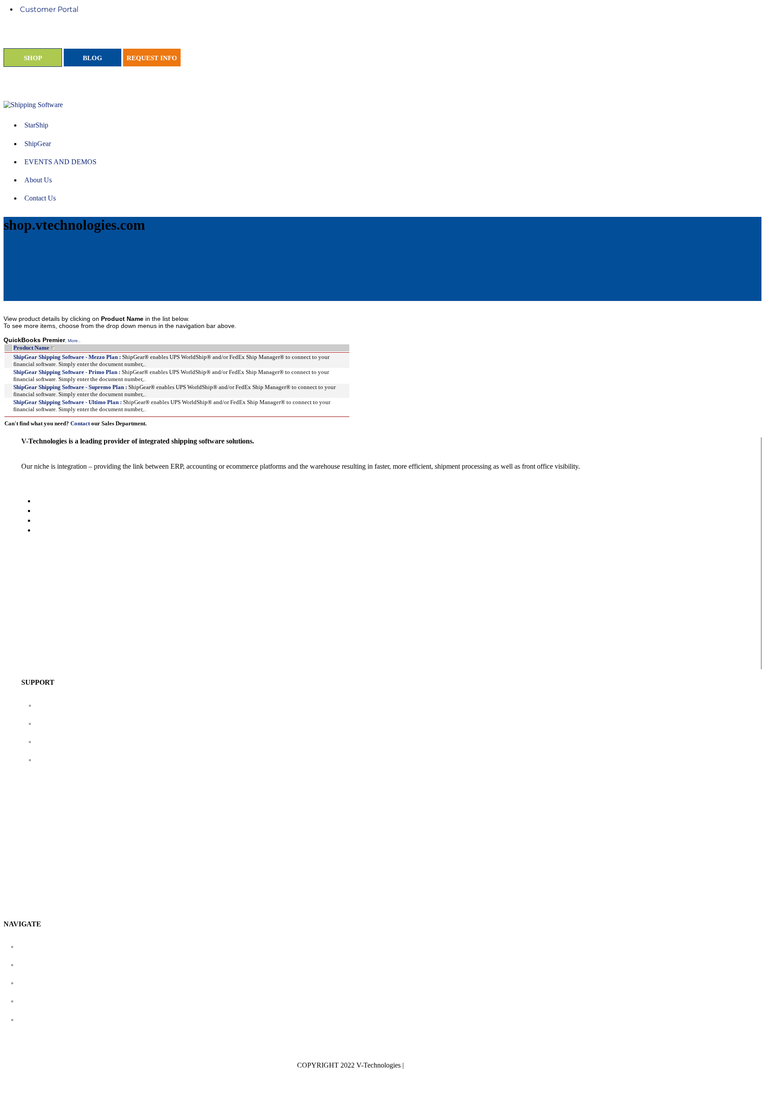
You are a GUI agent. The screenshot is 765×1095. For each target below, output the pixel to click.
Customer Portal (49, 9)
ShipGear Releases (72, 760)
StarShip (36, 946)
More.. (74, 340)
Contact (80, 423)
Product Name (31, 347)
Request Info (44, 1001)
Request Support (69, 723)
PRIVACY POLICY (437, 1065)
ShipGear (37, 964)
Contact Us (41, 1019)
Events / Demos (49, 983)
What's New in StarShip (82, 741)
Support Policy (65, 705)
